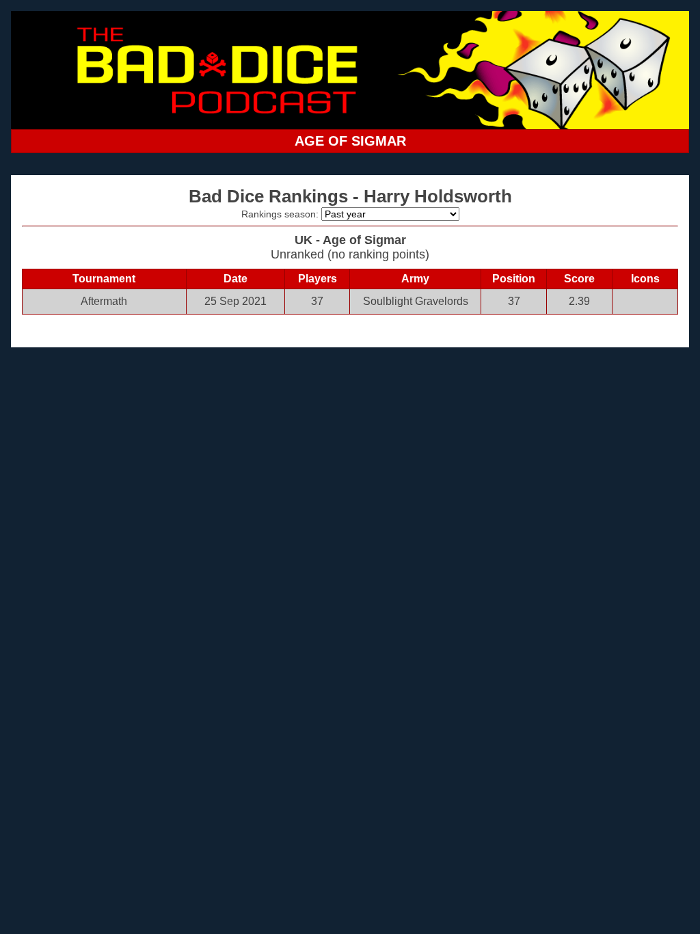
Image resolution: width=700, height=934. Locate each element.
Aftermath (104, 301)
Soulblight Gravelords (415, 301)
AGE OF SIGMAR (350, 140)
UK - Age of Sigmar (350, 240)
